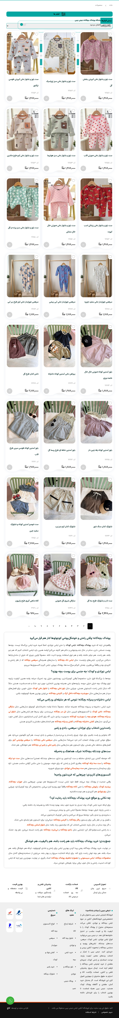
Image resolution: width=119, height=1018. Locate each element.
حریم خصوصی (107, 1012)
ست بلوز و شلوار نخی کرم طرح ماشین (22, 155)
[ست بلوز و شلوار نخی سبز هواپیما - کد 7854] (46, 168)
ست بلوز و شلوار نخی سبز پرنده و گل (23, 227)
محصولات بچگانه (103, 858)
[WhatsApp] (10, 1001)
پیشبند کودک (105, 786)
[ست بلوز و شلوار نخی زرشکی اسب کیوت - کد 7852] (83, 244)
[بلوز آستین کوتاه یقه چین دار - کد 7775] (83, 467)
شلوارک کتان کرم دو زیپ (65, 526)
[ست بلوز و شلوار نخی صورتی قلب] (96, 129)
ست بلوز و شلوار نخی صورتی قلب (98, 155)
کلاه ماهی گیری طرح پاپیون (26, 600)
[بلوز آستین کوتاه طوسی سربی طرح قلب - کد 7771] (9, 467)
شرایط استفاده (90, 1012)
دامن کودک (97, 711)
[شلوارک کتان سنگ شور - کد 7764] (83, 543)
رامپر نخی (52, 745)
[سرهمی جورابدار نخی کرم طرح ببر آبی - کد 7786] (9, 314)
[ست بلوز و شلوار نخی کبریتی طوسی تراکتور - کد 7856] (9, 98)
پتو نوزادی (102, 791)
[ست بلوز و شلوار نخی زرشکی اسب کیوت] (96, 199)
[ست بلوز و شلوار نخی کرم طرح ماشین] (22, 129)
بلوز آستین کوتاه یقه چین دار (100, 450)
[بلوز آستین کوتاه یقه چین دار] (96, 422)
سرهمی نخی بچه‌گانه (43, 740)
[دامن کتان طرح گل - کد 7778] (9, 391)
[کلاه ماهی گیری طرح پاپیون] (22, 575)
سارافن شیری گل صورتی (65, 600)
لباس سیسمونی (87, 858)
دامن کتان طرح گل (30, 374)
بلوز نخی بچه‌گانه (57, 688)
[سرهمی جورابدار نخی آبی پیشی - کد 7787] (46, 314)
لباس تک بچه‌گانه (65, 660)
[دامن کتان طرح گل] (22, 346)
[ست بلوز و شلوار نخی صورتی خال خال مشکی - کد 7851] (46, 244)
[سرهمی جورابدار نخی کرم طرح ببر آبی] (22, 276)
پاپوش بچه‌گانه (91, 786)
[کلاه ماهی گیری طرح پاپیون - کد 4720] (9, 613)
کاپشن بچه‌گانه (55, 693)
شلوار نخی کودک (40, 688)
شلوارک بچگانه (49, 974)
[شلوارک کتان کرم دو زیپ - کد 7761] (46, 543)
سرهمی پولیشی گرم (21, 740)
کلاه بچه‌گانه (71, 786)
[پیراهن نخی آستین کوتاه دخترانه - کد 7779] (46, 391)
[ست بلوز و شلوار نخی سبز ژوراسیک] (59, 53)
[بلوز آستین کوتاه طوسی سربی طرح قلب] (22, 422)
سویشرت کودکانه (77, 716)
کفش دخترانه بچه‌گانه (84, 721)
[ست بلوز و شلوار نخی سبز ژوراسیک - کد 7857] (46, 98)
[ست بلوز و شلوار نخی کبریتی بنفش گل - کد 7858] (83, 98)
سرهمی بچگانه (31, 660)
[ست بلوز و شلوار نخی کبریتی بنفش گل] (96, 53)
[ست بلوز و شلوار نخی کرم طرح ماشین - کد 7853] (9, 168)
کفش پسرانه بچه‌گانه (64, 721)
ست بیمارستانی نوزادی (74, 768)
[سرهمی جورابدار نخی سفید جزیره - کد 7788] (83, 314)
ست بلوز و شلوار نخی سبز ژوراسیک (60, 81)
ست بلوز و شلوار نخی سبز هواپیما (61, 155)
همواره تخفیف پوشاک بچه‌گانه (64, 858)
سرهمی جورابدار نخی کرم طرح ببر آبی (23, 302)
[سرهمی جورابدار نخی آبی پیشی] (59, 276)
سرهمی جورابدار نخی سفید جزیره (98, 302)
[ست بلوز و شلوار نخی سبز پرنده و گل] (22, 199)
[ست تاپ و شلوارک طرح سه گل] (96, 575)
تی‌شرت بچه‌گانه (51, 829)
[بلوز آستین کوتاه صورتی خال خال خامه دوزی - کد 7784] (83, 391)
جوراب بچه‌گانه (15, 781)
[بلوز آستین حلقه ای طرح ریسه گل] (59, 422)
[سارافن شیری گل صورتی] (59, 575)
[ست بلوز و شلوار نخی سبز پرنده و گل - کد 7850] (9, 244)
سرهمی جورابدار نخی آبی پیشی (62, 302)
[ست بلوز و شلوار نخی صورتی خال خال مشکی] (59, 199)
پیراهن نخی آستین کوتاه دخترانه (61, 374)
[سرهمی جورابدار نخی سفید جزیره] (96, 276)
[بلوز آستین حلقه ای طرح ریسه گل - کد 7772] (46, 467)
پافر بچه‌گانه (74, 820)
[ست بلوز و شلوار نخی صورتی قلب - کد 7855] (83, 168)
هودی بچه (91, 716)
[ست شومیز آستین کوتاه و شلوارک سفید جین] (22, 498)
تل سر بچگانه (60, 711)
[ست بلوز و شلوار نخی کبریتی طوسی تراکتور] (22, 53)
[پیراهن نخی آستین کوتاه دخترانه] (59, 346)
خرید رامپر (51, 966)
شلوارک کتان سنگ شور (102, 526)
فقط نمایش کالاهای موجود (100, 25)
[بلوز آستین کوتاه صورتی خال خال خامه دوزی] (96, 346)
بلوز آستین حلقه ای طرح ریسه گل (61, 450)
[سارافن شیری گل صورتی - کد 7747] (46, 613)
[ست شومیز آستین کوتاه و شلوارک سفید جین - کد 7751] (9, 543)
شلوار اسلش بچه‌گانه (36, 824)
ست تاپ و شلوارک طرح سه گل (99, 600)
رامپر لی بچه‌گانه (39, 745)
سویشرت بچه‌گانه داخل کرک (76, 693)
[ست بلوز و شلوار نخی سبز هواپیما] (59, 129)
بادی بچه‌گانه (66, 829)
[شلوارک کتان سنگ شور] (96, 498)
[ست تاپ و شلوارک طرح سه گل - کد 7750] (83, 613)
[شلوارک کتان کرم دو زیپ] (59, 498)
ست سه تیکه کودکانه (91, 763)
